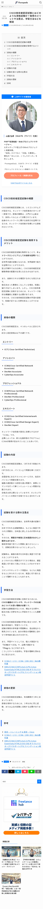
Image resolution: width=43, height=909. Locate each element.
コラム (6, 25)
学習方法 (11, 75)
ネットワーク (16, 762)
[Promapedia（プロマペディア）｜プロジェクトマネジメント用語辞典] (21, 2)
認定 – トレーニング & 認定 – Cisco (19, 732)
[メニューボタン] (2, 2)
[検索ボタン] (40, 2)
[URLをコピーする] (38, 771)
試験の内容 (11, 68)
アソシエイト (16, 58)
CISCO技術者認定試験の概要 (19, 42)
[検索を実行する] (39, 781)
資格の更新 (11, 79)
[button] (5, 771)
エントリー (15, 55)
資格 (23, 762)
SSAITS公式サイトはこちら (21, 183)
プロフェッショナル (19, 61)
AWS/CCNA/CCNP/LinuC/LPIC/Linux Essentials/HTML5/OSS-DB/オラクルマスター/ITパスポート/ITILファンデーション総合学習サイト (22, 670)
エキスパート (16, 64)
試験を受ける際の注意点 (17, 72)
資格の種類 (11, 52)
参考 (9, 83)
